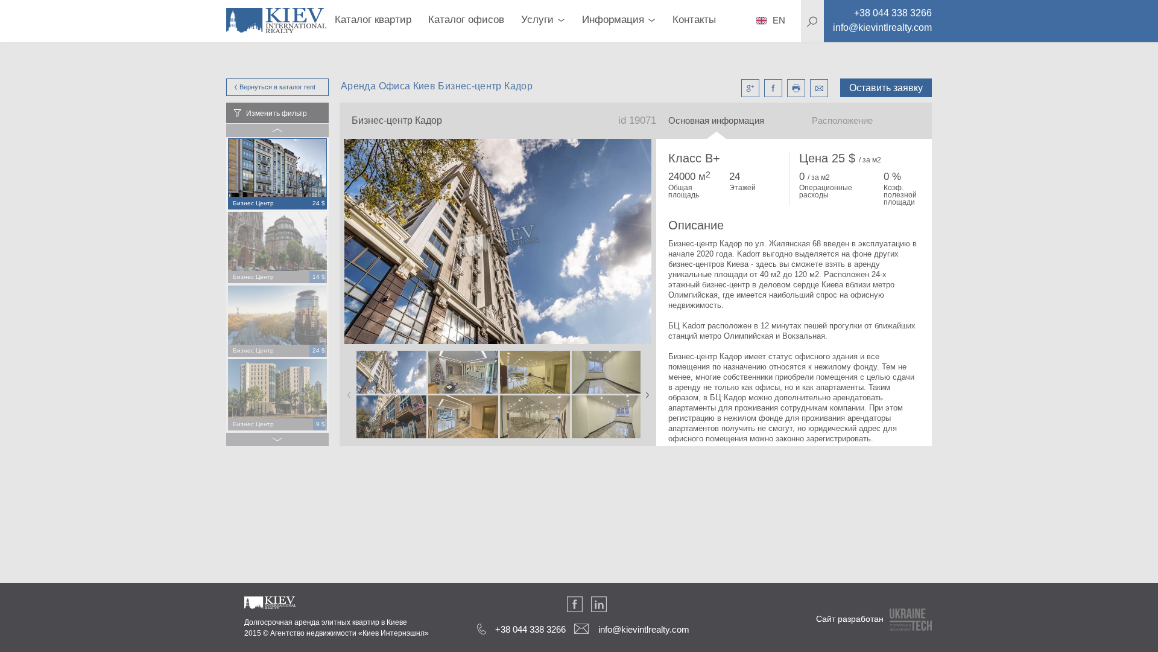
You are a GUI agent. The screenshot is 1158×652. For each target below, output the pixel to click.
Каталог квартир (373, 19)
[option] (277, 174)
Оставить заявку (886, 88)
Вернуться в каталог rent (277, 87)
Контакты (694, 19)
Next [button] (644, 391)
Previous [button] (346, 391)
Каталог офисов (466, 19)
